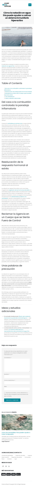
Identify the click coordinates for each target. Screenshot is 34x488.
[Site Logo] (6, 4)
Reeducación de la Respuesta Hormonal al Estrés (18, 91)
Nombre (6, 374)
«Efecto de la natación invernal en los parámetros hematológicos (17, 317)
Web (5, 386)
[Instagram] (6, 466)
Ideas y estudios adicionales (13, 98)
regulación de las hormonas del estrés (19, 190)
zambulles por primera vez (15, 123)
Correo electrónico (9, 380)
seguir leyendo (5, 441)
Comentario (7, 357)
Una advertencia (9, 96)
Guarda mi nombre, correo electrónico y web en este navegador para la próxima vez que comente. (16, 394)
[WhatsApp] (9, 466)
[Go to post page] (17, 422)
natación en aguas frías (8, 66)
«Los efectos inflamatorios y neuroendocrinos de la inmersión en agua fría (16, 330)
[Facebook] (3, 466)
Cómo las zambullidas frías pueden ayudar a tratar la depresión (16, 433)
